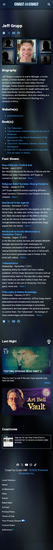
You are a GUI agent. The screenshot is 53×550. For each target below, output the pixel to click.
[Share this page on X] (9, 33)
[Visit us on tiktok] (35, 464)
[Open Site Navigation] (4, 4)
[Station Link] (26, 4)
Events (5, 498)
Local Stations (8, 480)
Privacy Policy (8, 512)
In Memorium (8, 489)
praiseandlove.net (15, 116)
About (5, 485)
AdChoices (7, 530)
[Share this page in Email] (13, 33)
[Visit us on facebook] (17, 464)
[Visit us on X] (22, 464)
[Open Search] (49, 4)
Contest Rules (8, 525)
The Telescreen (14, 128)
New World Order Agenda (15, 202)
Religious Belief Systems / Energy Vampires (25, 184)
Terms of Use (8, 516)
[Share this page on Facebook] (4, 33)
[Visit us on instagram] (30, 464)
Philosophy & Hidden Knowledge (19, 292)
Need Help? (7, 503)
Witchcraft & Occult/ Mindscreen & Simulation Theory (21, 233)
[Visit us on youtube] (26, 464)
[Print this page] (18, 33)
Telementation (10, 263)
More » (31, 178)
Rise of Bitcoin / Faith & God (17, 165)
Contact (5, 507)
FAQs (4, 494)
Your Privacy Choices (11, 521)
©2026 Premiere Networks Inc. (33, 472)
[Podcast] (49, 342)
